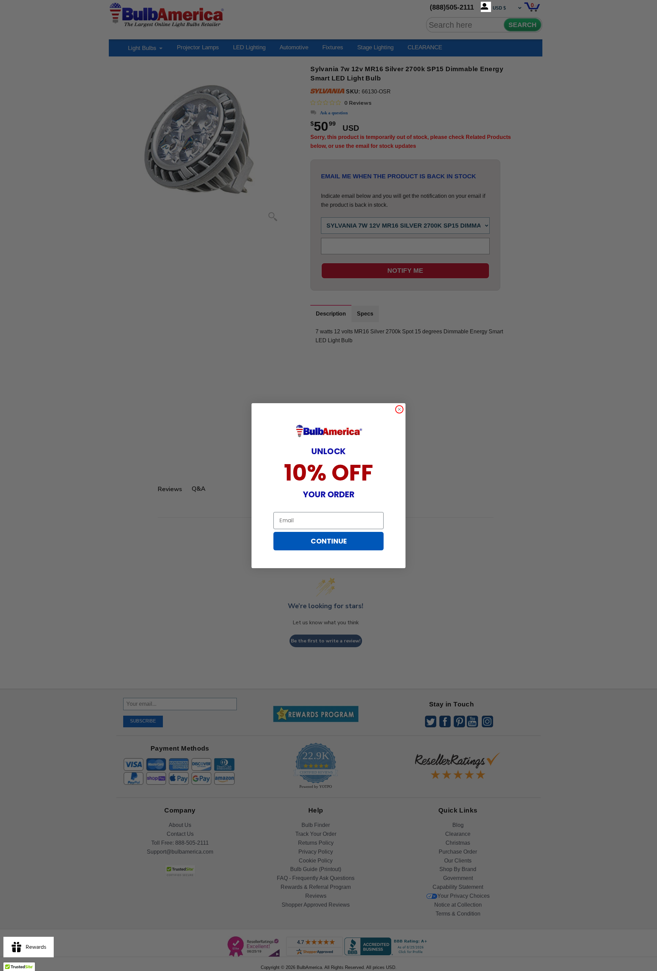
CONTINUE (329, 541)
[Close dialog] (399, 409)
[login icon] (486, 7)
